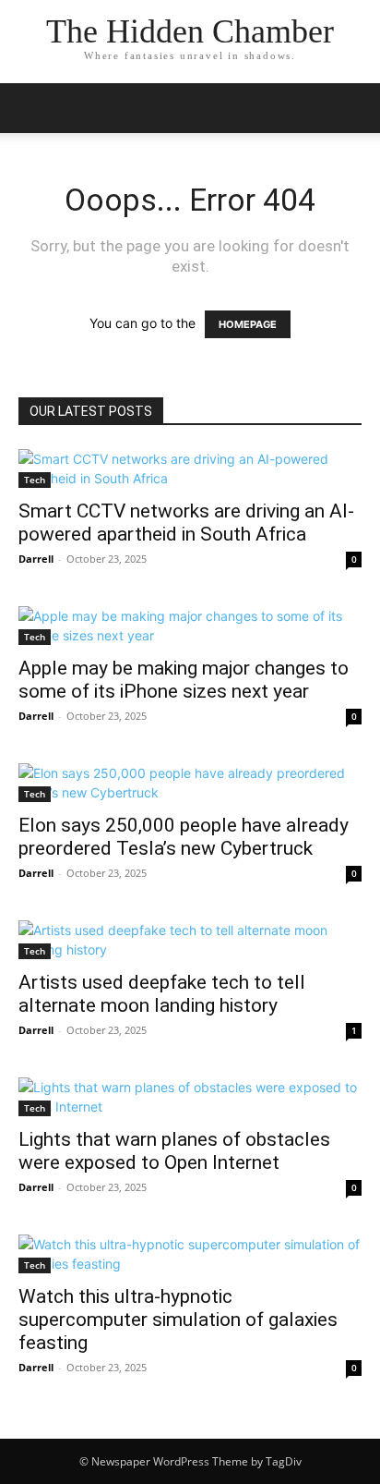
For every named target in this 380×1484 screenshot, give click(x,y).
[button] (31, 108)
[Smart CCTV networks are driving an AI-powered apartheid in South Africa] (190, 468)
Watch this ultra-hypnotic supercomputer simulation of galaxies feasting (178, 1319)
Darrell (35, 559)
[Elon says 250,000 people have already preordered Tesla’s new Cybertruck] (190, 782)
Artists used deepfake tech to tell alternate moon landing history (161, 993)
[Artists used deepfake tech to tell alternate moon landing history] (190, 939)
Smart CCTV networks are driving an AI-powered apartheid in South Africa (186, 522)
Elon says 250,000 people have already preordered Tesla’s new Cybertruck (183, 836)
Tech (34, 479)
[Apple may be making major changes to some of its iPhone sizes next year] (190, 625)
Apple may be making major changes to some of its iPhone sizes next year (183, 679)
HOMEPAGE (248, 324)
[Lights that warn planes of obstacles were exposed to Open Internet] (190, 1096)
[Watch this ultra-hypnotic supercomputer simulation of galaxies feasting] (190, 1254)
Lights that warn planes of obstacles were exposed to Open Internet (174, 1151)
